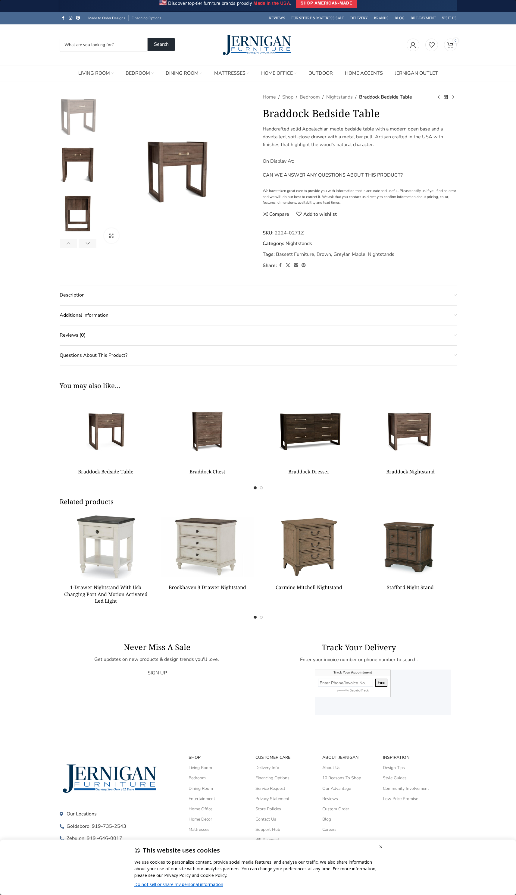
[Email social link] (296, 265)
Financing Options (146, 18)
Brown (324, 254)
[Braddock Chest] (207, 430)
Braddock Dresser (309, 471)
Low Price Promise (400, 799)
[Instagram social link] (70, 18)
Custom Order (335, 809)
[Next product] (453, 97)
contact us (357, 196)
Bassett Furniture (295, 254)
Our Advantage (336, 788)
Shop (287, 97)
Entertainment (202, 799)
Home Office (200, 809)
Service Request (270, 788)
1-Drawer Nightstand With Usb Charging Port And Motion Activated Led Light (106, 594)
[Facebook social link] (63, 18)
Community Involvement (406, 788)
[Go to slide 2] (261, 487)
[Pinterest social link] (78, 18)
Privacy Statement (272, 799)
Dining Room (201, 788)
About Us (331, 768)
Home (269, 97)
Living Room (200, 768)
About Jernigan (340, 757)
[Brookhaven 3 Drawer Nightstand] (207, 546)
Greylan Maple (349, 254)
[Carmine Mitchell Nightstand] (309, 546)
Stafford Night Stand (410, 587)
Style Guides (395, 778)
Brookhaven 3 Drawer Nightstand (207, 587)
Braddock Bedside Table (105, 471)
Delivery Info (267, 768)
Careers (329, 829)
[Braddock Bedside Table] (106, 430)
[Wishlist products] (431, 45)
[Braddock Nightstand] (410, 430)
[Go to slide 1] (255, 487)
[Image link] (111, 778)
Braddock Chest (207, 471)
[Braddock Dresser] (309, 430)
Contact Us (265, 819)
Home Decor (200, 819)
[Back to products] (445, 97)
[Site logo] (258, 44)
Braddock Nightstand (410, 471)
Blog (326, 819)
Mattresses (199, 829)
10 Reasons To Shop (341, 778)
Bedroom (310, 97)
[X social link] (288, 265)
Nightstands (339, 97)
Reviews (330, 799)
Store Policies (268, 809)
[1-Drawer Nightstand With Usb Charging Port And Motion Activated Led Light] (106, 546)
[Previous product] (438, 97)
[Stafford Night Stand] (410, 546)
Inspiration (396, 757)
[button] (68, 243)
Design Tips (394, 768)
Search (161, 44)
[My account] (413, 45)
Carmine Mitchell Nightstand (309, 587)
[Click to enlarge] (111, 235)
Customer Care (272, 757)
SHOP (195, 757)
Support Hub (267, 829)
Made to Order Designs (106, 18)
